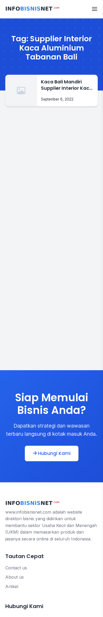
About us (14, 577)
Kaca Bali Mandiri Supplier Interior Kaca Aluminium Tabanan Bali (66, 85)
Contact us (16, 567)
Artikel (11, 586)
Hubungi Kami (54, 453)
